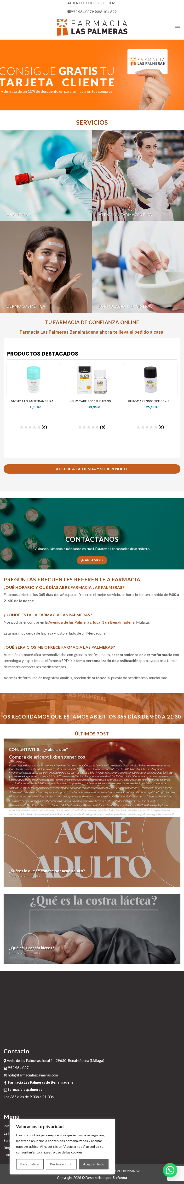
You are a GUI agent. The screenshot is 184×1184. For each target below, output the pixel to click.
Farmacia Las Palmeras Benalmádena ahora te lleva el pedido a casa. (92, 332)
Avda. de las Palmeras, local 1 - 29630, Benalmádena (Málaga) (55, 1060)
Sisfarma (120, 1178)
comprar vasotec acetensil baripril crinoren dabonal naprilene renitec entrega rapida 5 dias (62, 787)
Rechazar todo (61, 1164)
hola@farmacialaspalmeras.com (32, 1075)
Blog (7, 1148)
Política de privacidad (121, 1170)
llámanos (56, 549)
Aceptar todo (93, 1164)
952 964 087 (81, 12)
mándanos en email (80, 549)
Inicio (8, 1126)
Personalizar (30, 1164)
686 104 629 (106, 12)
